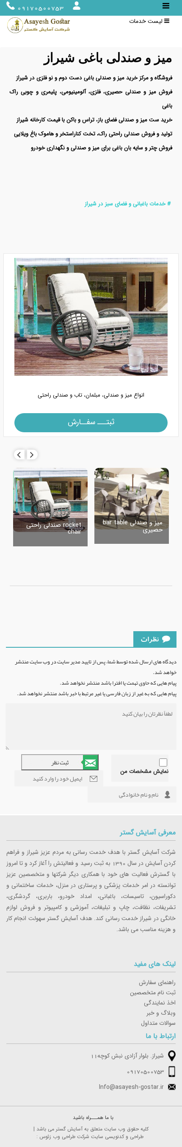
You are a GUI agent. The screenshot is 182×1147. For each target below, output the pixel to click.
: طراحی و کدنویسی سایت (89, 1137)
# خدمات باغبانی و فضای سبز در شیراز (128, 204)
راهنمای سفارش (157, 983)
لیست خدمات (146, 21)
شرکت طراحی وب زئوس (64, 1137)
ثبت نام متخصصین (153, 993)
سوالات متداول (158, 1023)
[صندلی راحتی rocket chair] (50, 501)
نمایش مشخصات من (144, 771)
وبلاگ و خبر (161, 1013)
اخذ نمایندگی (160, 1003)
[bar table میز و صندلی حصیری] (131, 500)
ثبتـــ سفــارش (91, 422)
